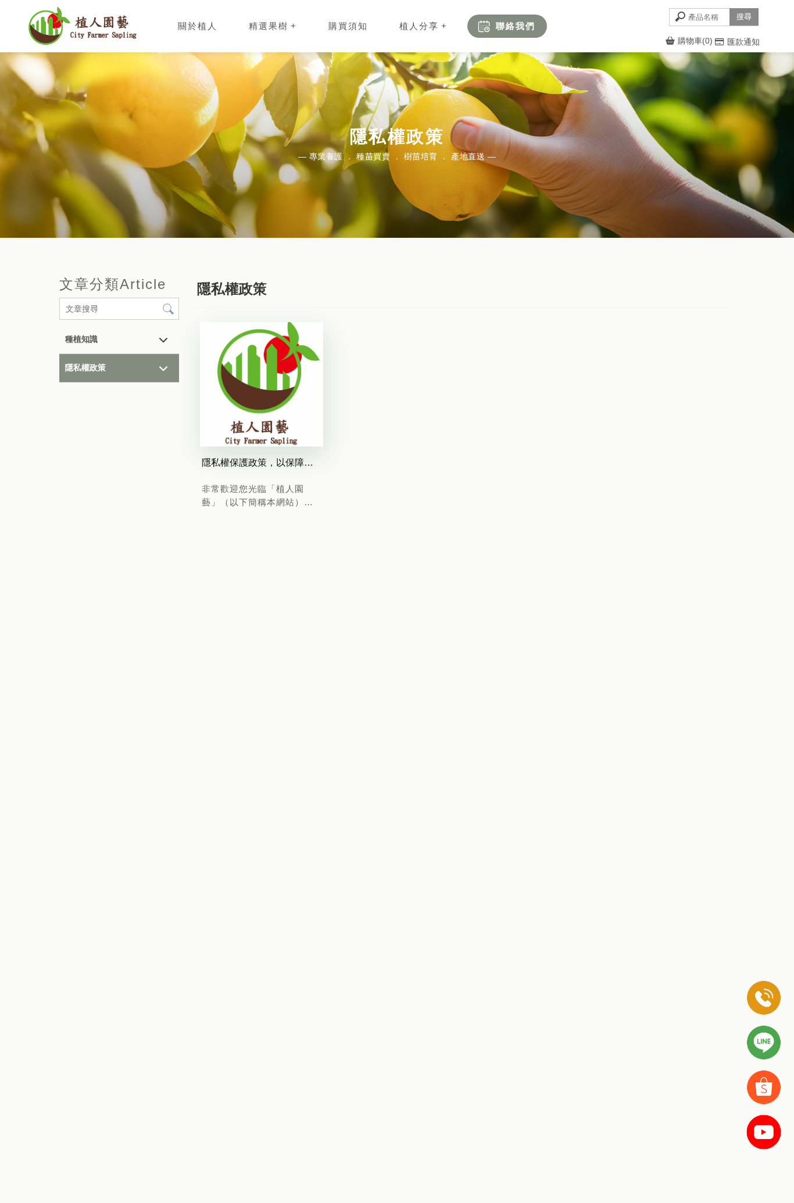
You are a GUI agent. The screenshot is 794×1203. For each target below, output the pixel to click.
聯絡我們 (515, 26)
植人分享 (419, 26)
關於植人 (197, 26)
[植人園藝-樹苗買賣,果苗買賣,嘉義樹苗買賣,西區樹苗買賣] (82, 28)
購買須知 (348, 26)
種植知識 (81, 339)
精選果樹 (268, 26)
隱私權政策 (85, 367)
